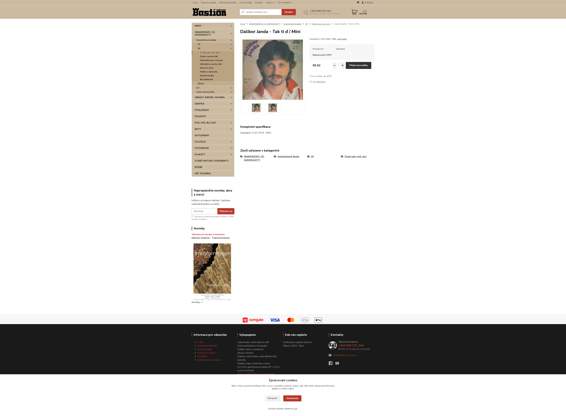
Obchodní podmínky (228, 2)
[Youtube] (338, 364)
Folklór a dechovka (208, 72)
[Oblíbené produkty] (358, 2)
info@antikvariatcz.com (344, 355)
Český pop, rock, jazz (210, 52)
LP (199, 44)
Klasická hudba (207, 75)
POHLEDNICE (202, 110)
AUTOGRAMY (202, 135)
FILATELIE (200, 141)
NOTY (198, 129)
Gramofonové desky (206, 40)
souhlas (269, 385)
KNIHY (198, 25)
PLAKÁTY (200, 154)
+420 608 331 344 (320, 11)
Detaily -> (197, 302)
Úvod (242, 24)
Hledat (289, 12)
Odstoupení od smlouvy (210, 359)
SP (199, 48)
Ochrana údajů (246, 2)
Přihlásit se (225, 211)
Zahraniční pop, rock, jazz (211, 60)
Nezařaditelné (206, 79)
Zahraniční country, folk (211, 64)
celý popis (342, 39)
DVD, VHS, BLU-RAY (205, 122)
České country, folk (209, 56)
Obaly (201, 83)
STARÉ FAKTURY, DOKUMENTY (211, 160)
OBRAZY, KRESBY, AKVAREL (210, 97)
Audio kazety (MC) (205, 92)
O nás (195, 2)
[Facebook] (332, 364)
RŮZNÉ (198, 167)
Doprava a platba (208, 2)
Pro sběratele (284, 2)
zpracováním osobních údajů (215, 217)
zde (295, 408)
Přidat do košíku (358, 65)
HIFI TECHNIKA (203, 173)
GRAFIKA (199, 103)
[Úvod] (214, 12)
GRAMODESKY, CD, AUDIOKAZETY (205, 33)
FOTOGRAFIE (202, 148)
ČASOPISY (200, 116)
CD (197, 87)
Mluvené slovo (206, 68)
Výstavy (269, 2)
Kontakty (259, 2)
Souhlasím (292, 398)
